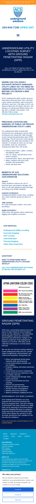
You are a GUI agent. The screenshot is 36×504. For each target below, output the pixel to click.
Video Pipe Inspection (13, 244)
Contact (27, 436)
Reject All (18, 500)
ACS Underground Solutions (18, 14)
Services (13, 434)
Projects (23, 434)
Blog (19, 436)
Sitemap (6, 438)
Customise (18, 494)
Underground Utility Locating (16, 230)
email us (26, 421)
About (5, 434)
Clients (5, 436)
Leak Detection (10, 239)
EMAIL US (21, 269)
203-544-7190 (11, 27)
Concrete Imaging (11, 233)
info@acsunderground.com (12, 114)
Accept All (18, 489)
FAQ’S (13, 436)
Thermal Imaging (10, 241)
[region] (18, 487)
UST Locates (9, 236)
